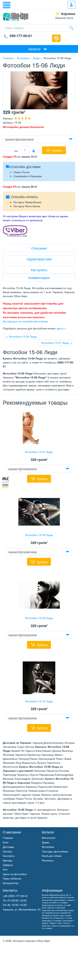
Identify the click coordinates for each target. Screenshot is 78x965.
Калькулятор (10, 883)
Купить (57, 150)
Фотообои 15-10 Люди (39, 701)
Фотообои (48, 847)
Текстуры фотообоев (55, 851)
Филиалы (47, 860)
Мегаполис (48, 838)
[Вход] (71, 5)
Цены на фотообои (15, 874)
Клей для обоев (51, 856)
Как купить (39, 269)
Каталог (34, 48)
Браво (45, 842)
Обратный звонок (56, 38)
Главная (8, 838)
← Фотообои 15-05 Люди (21, 336)
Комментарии (39, 277)
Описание (39, 248)
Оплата (7, 851)
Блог (6, 842)
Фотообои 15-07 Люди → (56, 343)
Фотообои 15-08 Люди (39, 535)
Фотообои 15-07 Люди (39, 452)
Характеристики (39, 258)
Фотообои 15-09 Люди (39, 618)
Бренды (7, 860)
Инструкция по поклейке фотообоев (25, 321)
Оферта (8, 865)
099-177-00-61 (21, 35)
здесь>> (61, 328)
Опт (5, 869)
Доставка (8, 847)
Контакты (8, 856)
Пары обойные (12, 878)
